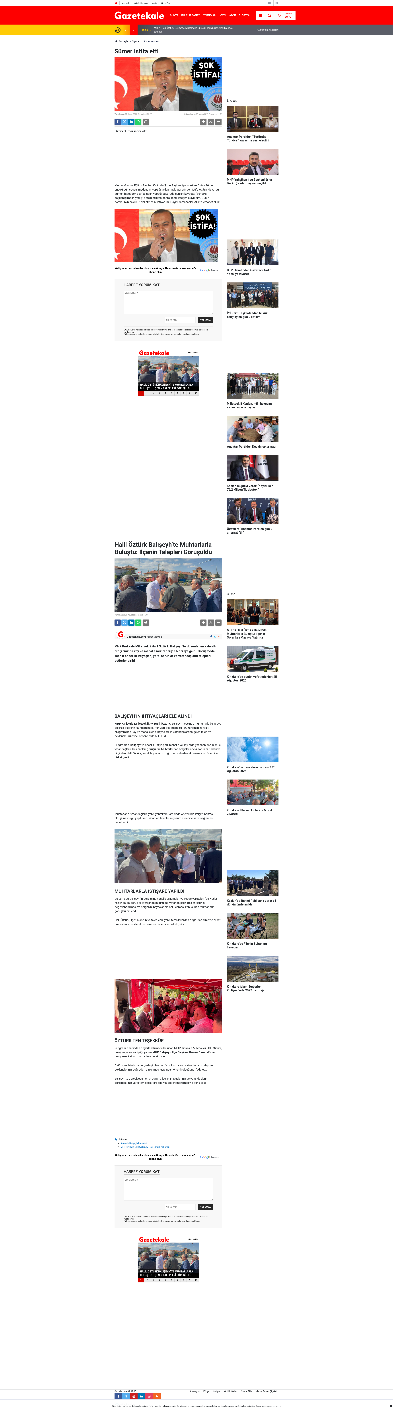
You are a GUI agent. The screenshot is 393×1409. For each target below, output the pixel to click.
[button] (203, 122)
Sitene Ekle (165, 3)
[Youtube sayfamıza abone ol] (134, 1396)
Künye (206, 1391)
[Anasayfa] (116, 3)
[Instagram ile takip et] (219, 637)
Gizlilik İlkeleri (230, 1391)
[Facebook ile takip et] (211, 637)
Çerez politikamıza (264, 1406)
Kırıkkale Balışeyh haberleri (134, 1143)
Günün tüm (267, 29)
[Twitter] (124, 122)
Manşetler (126, 3)
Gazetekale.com (136, 636)
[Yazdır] (146, 122)
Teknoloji (210, 15)
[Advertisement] (89, 81)
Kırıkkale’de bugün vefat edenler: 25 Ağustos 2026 (181, 29)
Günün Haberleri (141, 3)
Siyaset (136, 41)
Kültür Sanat (190, 15)
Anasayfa (123, 41)
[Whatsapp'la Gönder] (138, 122)
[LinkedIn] (131, 122)
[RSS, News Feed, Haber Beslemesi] (157, 1396)
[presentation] (125, 30)
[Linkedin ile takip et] (141, 1396)
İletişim (216, 1391)
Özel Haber (228, 15)
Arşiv (154, 3)
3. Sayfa (244, 15)
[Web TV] (269, 3)
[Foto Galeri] (276, 3)
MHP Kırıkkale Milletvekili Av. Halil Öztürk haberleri (145, 1147)
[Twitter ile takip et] (215, 637)
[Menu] (260, 15)
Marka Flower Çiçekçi (266, 1391)
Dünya (174, 15)
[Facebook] (118, 122)
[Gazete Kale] (139, 15)
